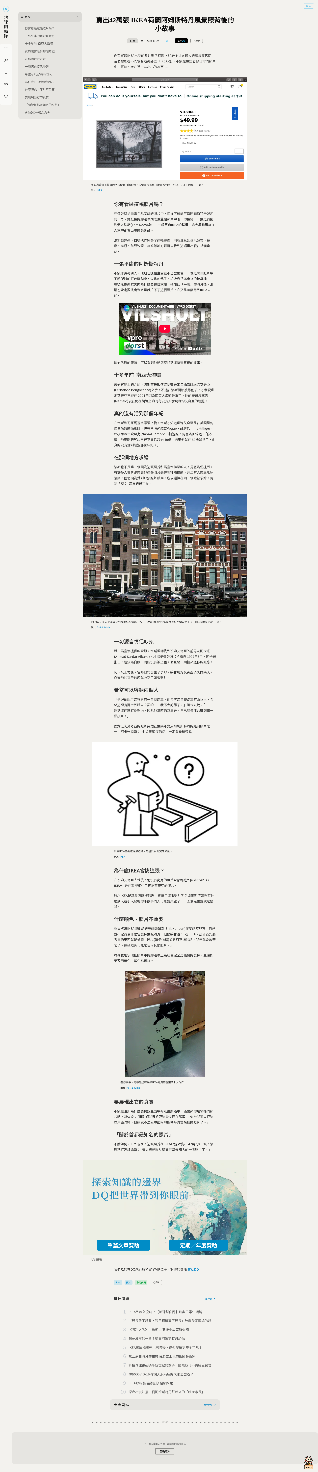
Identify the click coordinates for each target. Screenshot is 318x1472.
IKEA (99, 190)
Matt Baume (133, 1087)
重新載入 (165, 1451)
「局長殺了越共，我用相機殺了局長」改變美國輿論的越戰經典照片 (172, 1320)
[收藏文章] (167, 41)
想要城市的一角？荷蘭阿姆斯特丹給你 (157, 1338)
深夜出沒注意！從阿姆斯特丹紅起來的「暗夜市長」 (167, 1391)
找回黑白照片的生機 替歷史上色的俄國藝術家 (162, 1356)
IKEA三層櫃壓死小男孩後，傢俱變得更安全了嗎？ (165, 1347)
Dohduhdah (103, 627)
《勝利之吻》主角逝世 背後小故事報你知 (159, 1329)
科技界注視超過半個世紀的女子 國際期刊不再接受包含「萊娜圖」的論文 (170, 1365)
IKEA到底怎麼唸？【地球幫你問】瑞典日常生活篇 (165, 1311)
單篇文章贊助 (123, 1245)
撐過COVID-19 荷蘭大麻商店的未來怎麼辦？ (161, 1374)
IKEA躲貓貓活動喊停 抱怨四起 (151, 1383)
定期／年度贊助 (198, 1245)
